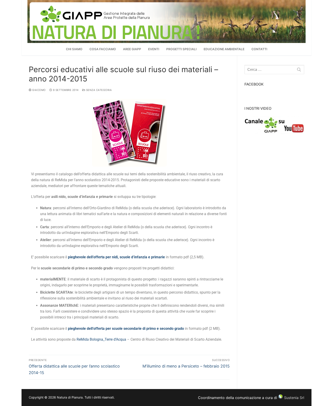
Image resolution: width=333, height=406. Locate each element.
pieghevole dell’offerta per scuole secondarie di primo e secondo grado (126, 328)
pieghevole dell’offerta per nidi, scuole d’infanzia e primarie (116, 257)
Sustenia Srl (294, 397)
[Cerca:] (274, 69)
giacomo (38, 90)
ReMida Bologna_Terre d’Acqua (101, 339)
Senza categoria (98, 90)
